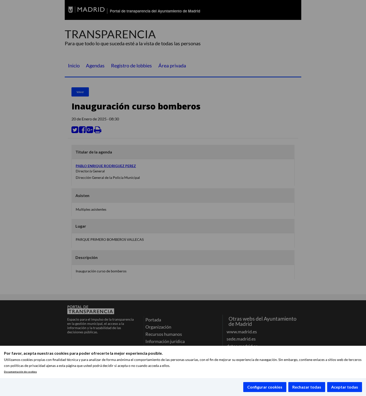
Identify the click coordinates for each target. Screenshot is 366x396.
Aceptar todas (344, 387)
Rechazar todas (306, 387)
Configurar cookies (264, 387)
